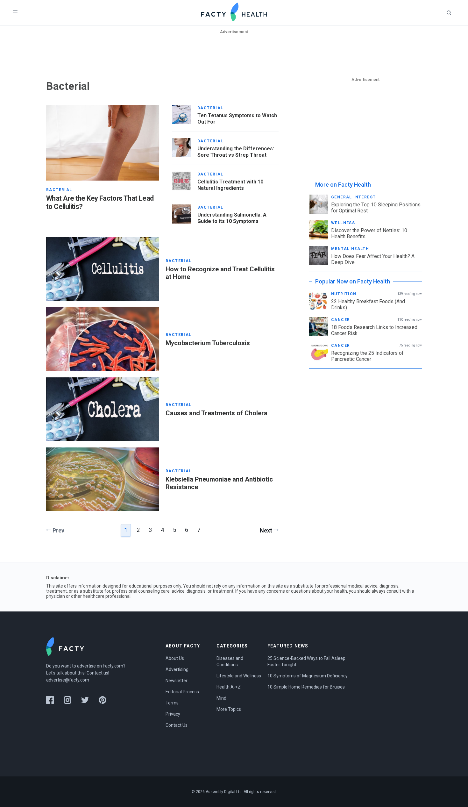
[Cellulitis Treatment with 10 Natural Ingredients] (181, 180)
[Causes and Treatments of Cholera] (102, 409)
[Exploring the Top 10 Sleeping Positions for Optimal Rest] (318, 204)
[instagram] (67, 700)
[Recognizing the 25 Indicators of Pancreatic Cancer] (318, 352)
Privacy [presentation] (173, 714)
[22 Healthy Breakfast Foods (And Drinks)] (318, 301)
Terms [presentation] (172, 702)
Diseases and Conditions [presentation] (230, 661)
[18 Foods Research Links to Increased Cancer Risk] (318, 326)
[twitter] (85, 700)
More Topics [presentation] (228, 709)
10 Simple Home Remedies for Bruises (306, 686)
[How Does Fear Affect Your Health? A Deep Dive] (318, 255)
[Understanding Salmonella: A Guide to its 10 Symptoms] (181, 214)
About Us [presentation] (175, 658)
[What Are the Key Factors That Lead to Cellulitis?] (102, 143)
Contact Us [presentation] (177, 725)
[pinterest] (102, 700)
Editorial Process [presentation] (182, 691)
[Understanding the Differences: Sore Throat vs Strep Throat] (181, 147)
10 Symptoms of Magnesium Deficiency (307, 675)
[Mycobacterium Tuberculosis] (102, 339)
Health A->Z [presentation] (228, 686)
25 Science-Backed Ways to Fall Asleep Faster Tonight (306, 661)
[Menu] (15, 13)
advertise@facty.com (67, 679)
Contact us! (98, 672)
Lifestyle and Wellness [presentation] (238, 675)
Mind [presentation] (221, 698)
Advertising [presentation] (177, 669)
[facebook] (50, 700)
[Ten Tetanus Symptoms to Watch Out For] (181, 114)
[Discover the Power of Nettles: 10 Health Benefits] (318, 229)
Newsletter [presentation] (177, 680)
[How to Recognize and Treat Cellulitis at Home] (102, 269)
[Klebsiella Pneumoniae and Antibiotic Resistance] (102, 479)
